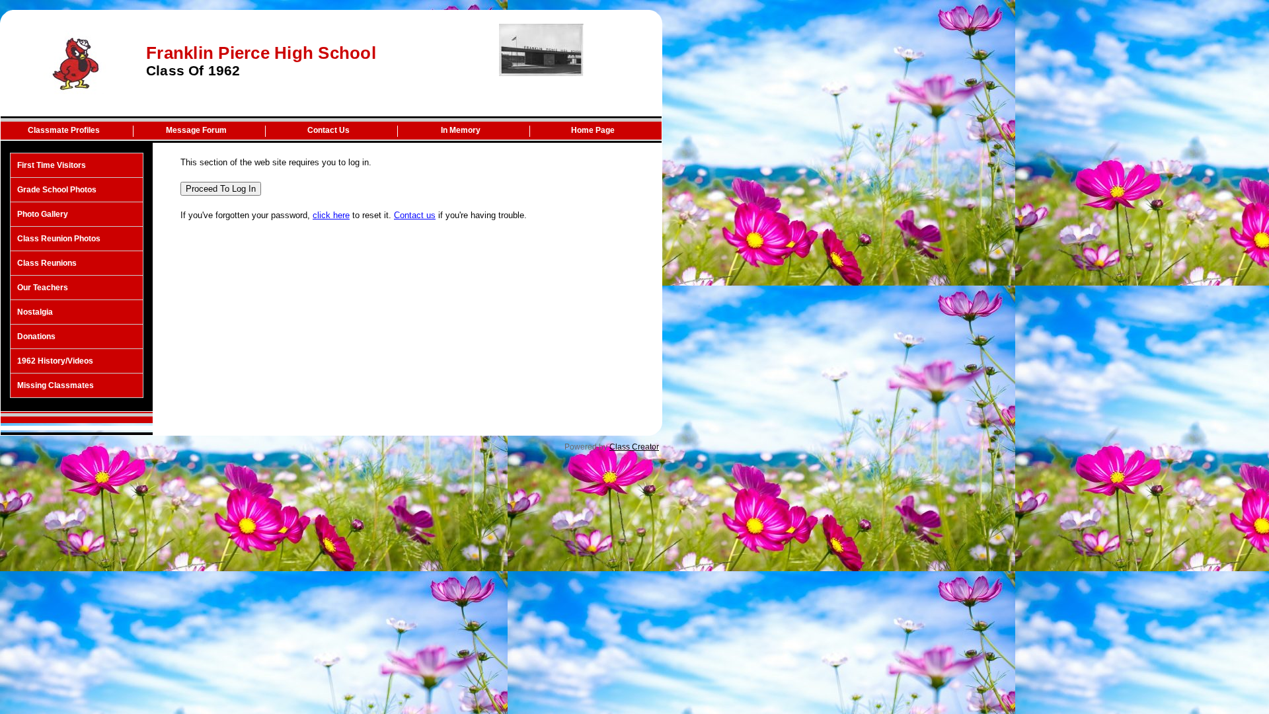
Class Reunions (47, 263)
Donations (36, 336)
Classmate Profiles (64, 130)
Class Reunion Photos (58, 238)
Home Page (593, 130)
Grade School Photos (56, 189)
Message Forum (196, 130)
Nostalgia (35, 312)
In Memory (461, 130)
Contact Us (328, 130)
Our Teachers (42, 287)
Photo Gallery (42, 214)
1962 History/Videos (55, 361)
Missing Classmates (55, 385)
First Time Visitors (51, 165)
